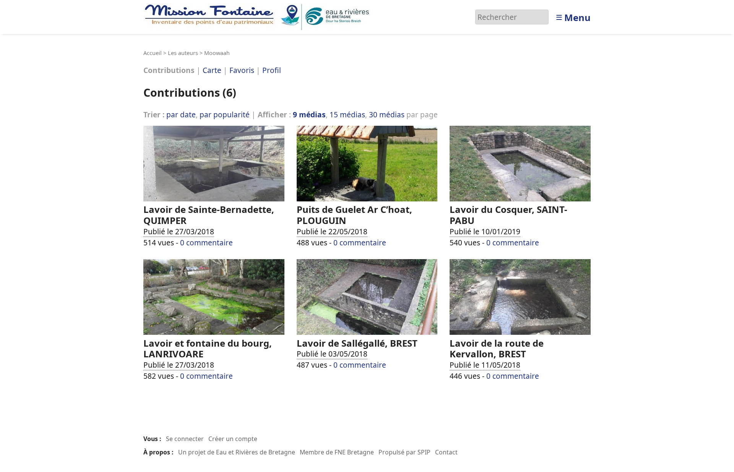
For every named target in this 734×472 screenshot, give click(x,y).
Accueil (152, 53)
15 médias (347, 114)
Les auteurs (183, 53)
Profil (271, 70)
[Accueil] (259, 16)
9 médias (309, 114)
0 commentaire (206, 242)
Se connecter (185, 439)
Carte (212, 70)
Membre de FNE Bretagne (337, 452)
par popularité (225, 114)
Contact (446, 452)
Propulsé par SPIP (404, 452)
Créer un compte (232, 439)
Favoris (241, 70)
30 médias (386, 114)
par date (181, 114)
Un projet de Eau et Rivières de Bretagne (236, 452)
